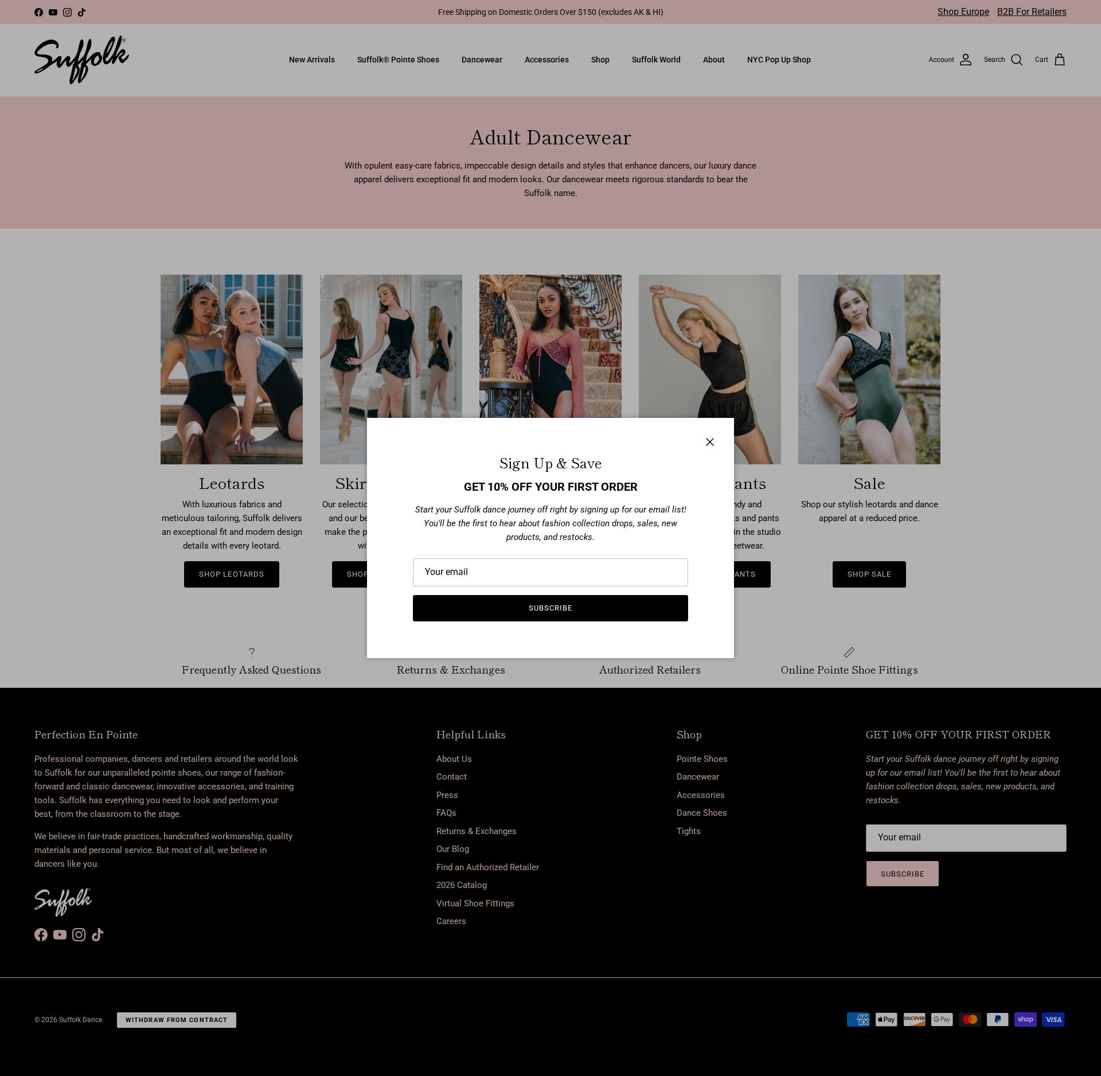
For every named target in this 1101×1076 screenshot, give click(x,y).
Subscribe (550, 608)
